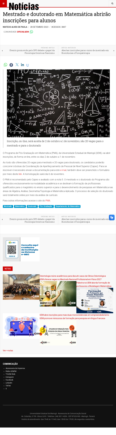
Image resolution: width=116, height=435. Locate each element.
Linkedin (9, 383)
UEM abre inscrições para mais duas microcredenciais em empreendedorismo (74, 315)
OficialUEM (23, 32)
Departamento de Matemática (68, 206)
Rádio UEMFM (11, 371)
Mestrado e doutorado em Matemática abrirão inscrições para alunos (57, 17)
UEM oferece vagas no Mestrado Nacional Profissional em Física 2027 (70, 279)
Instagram (10, 377)
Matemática (20, 206)
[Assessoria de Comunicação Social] (30, 3)
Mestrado (8, 206)
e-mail (63, 170)
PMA (48, 200)
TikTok (8, 386)
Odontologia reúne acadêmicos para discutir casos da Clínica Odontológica (73, 276)
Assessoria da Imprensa (15, 368)
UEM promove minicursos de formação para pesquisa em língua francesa (72, 318)
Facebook (9, 380)
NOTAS (8, 268)
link (20, 174)
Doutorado (32, 206)
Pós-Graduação (46, 206)
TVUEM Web (10, 374)
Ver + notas (8, 350)
